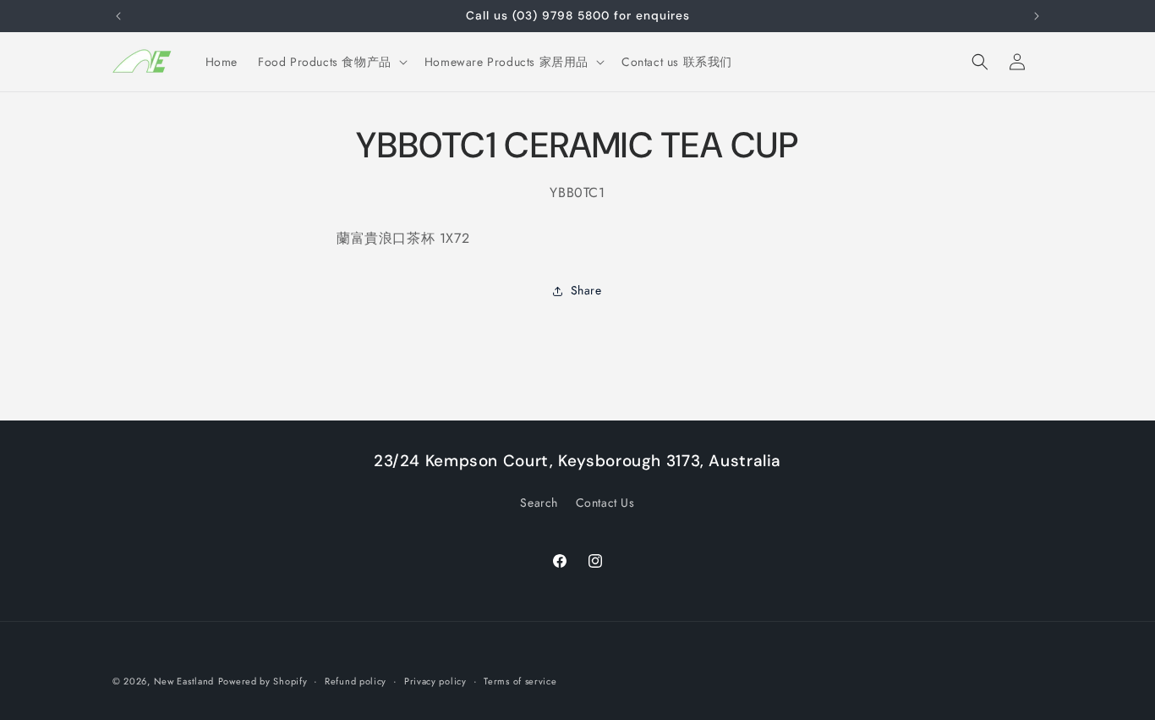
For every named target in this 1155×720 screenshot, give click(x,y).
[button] (331, 62)
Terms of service (520, 681)
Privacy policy (435, 681)
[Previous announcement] (118, 16)
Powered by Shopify (263, 681)
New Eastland (184, 681)
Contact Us (605, 502)
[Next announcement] (1036, 16)
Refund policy (355, 681)
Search (539, 502)
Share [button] (586, 290)
